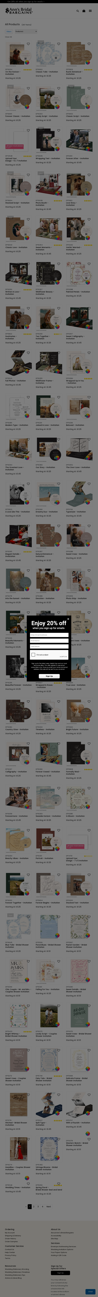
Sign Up (49, 676)
